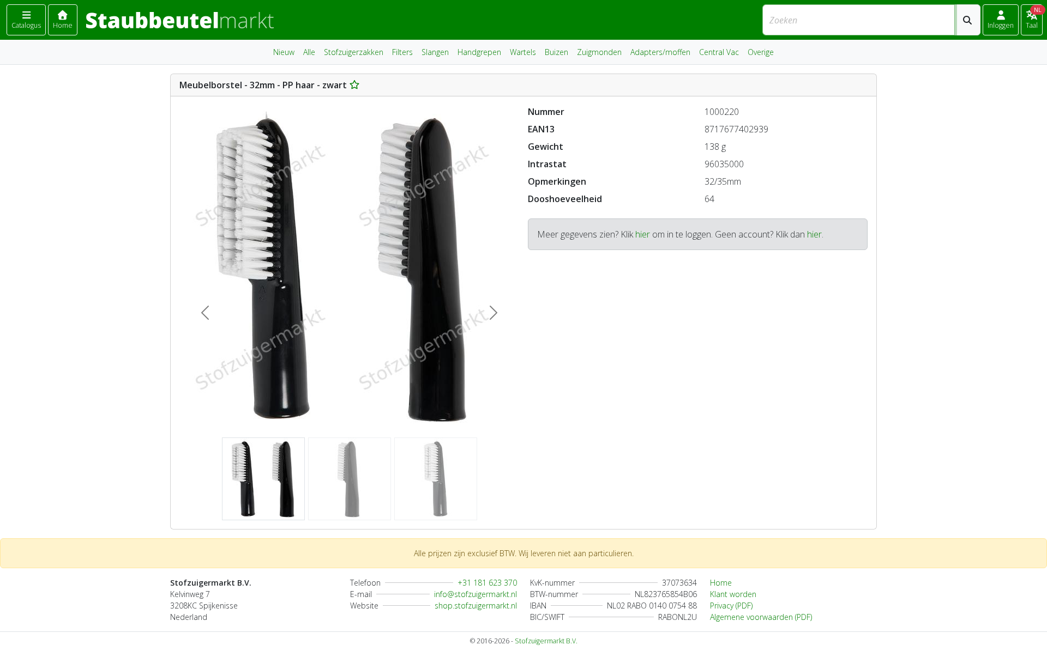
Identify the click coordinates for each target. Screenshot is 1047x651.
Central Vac (719, 52)
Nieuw (283, 52)
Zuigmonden (599, 52)
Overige (761, 52)
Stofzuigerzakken (353, 52)
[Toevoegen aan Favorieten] (354, 85)
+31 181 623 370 (487, 582)
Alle (309, 52)
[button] (1001, 19)
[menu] (26, 19)
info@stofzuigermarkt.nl (475, 594)
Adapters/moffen (660, 52)
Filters (402, 52)
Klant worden (733, 594)
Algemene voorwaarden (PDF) (761, 617)
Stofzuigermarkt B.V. (546, 641)
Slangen (435, 52)
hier (642, 234)
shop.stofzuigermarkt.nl (476, 605)
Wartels (523, 52)
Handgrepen (479, 52)
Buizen (556, 52)
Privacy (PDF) (731, 605)
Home (721, 582)
